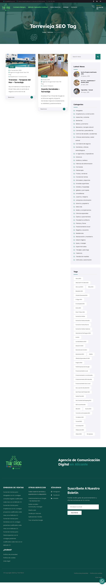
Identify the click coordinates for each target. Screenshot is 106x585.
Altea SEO (90, 287)
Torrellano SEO (80, 417)
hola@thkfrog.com (10, 1)
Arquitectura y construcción (18, 76)
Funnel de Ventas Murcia (82, 325)
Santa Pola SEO (80, 396)
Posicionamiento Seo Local (83, 383)
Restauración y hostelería (84, 237)
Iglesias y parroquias (82, 190)
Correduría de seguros (83, 144)
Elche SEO (78, 308)
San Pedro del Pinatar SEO (83, 392)
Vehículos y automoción (84, 260)
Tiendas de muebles (82, 257)
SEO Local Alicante (81, 404)
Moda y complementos (83, 210)
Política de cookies (9, 558)
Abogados (79, 111)
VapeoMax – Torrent (87, 90)
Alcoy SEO (78, 278)
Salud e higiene (81, 240)
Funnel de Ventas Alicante (83, 320)
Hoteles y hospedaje (82, 187)
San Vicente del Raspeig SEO (83, 400)
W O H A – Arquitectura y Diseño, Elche (88, 81)
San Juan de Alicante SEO (82, 388)
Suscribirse (74, 513)
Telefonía (79, 253)
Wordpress (90, 434)
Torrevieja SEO (80, 425)
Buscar (97, 56)
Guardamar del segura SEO (83, 333)
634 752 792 (51, 1)
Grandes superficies (82, 184)
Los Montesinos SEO (81, 341)
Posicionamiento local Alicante (84, 375)
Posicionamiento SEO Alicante (84, 379)
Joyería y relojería (48, 86)
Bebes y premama (82, 124)
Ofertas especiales (82, 213)
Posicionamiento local (83, 227)
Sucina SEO (88, 409)
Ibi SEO (77, 337)
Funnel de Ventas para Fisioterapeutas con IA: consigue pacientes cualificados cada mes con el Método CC (12, 538)
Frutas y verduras (81, 174)
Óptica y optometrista (83, 217)
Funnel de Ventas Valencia (83, 329)
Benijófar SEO (79, 291)
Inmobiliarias (80, 193)
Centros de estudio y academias (86, 134)
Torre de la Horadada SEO (83, 413)
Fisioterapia (79, 170)
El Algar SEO (79, 299)
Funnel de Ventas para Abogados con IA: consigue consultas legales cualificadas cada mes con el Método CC (13, 497)
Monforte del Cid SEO (81, 350)
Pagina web (79, 362)
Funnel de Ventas (80, 316)
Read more (11, 97)
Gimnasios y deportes (83, 180)
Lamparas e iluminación (83, 200)
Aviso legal (6, 561)
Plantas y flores (81, 223)
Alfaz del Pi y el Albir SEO (82, 282)
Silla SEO (78, 409)
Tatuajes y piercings (82, 250)
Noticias (50, 32)
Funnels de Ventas (82, 177)
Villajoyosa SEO (80, 430)
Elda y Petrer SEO (80, 312)
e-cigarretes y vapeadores (85, 154)
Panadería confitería (83, 220)
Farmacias (79, 167)
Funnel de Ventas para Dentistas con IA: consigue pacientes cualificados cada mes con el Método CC (12, 524)
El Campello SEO (80, 304)
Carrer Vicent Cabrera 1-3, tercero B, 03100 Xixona (31, 1)
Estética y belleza (81, 160)
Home (44, 32)
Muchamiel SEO (80, 354)
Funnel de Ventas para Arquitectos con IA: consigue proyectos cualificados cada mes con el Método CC (12, 510)
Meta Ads (79, 207)
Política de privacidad (10, 554)
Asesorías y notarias (82, 117)
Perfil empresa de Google (83, 367)
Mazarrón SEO (79, 346)
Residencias (80, 233)
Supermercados (81, 247)
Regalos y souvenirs (82, 230)
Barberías (79, 120)
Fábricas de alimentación (84, 164)
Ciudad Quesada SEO (81, 295)
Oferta (91, 354)
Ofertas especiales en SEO (83, 358)
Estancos (79, 157)
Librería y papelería (82, 203)
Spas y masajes (81, 243)
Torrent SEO (79, 421)
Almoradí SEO (79, 287)
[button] (102, 581)
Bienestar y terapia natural (84, 127)
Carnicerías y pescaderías (84, 130)
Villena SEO (79, 434)
